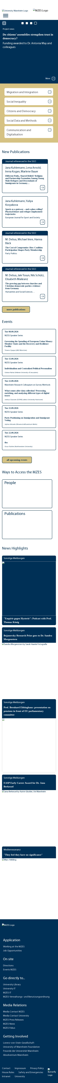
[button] (28, 92)
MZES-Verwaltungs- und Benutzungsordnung (26, 997)
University (20, 1076)
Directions (8, 966)
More (48, 79)
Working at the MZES (14, 947)
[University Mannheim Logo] (15, 11)
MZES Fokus (9, 1028)
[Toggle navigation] (5, 15)
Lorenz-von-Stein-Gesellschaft (18, 1043)
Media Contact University (16, 1016)
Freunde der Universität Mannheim (21, 1051)
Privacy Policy (37, 1068)
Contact (6, 1068)
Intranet (6, 1076)
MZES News (9, 1024)
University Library (12, 985)
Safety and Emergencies (30, 1072)
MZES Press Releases (13, 1020)
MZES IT (7, 993)
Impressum (20, 1068)
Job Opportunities (12, 951)
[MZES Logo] (40, 11)
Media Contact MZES (14, 1012)
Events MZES (9, 970)
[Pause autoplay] (4, 23)
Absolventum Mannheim (15, 1055)
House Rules (8, 1072)
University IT (9, 989)
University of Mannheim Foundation (21, 1047)
